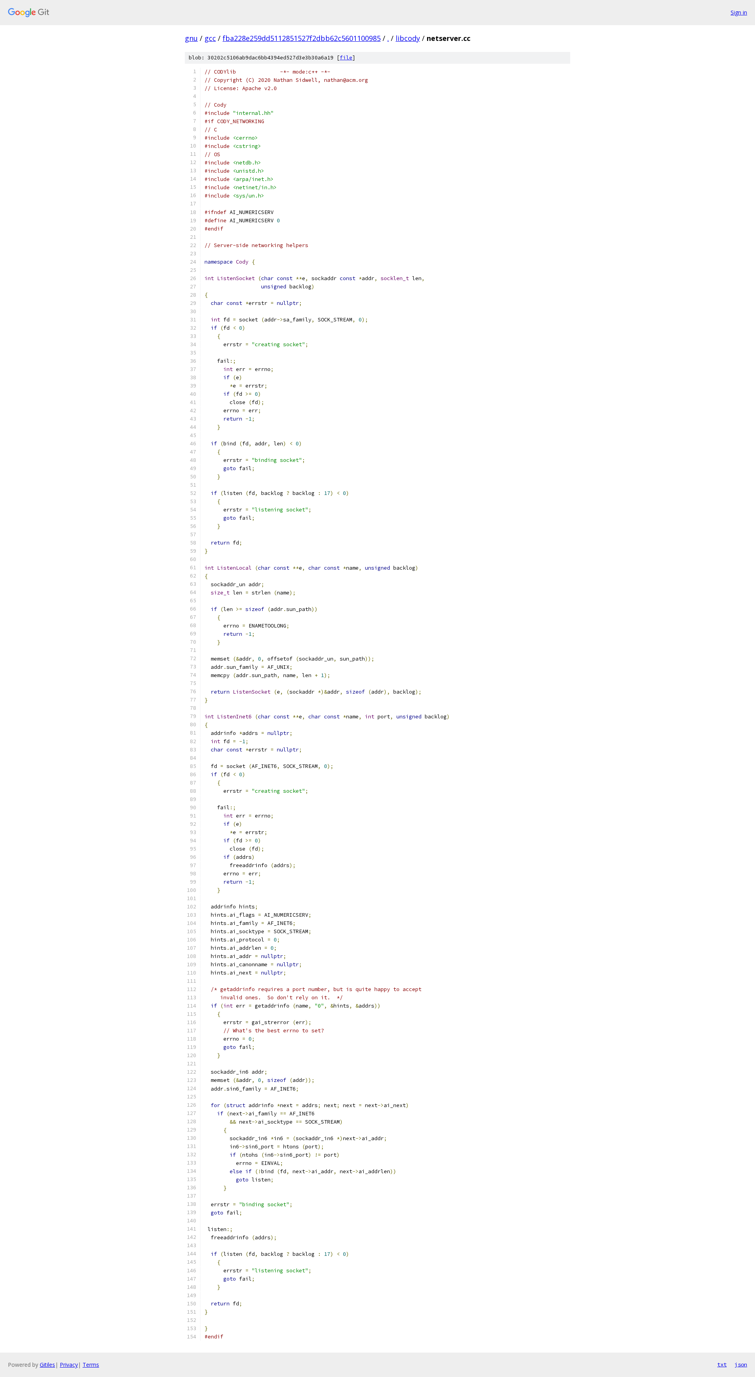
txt (722, 1364)
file (346, 57)
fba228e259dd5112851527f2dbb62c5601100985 (302, 38)
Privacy (69, 1364)
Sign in (739, 12)
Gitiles (47, 1364)
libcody (408, 38)
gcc (210, 38)
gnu (191, 38)
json (741, 1364)
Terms (91, 1364)
